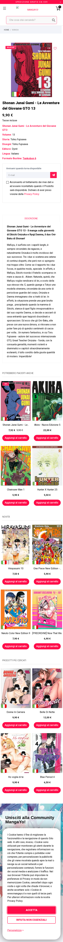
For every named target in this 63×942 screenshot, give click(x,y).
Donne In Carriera (16, 712)
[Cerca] (53, 20)
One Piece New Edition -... (47, 568)
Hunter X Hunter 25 (47, 489)
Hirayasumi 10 (15, 568)
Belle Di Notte (47, 712)
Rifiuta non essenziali (31, 919)
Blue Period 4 (47, 777)
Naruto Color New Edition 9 (15, 633)
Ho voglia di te (16, 777)
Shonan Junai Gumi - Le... (16, 424)
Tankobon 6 (29, 158)
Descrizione (31, 218)
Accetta (31, 910)
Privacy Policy (31, 194)
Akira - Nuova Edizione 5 (47, 424)
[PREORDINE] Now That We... (47, 633)
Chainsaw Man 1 (15, 489)
